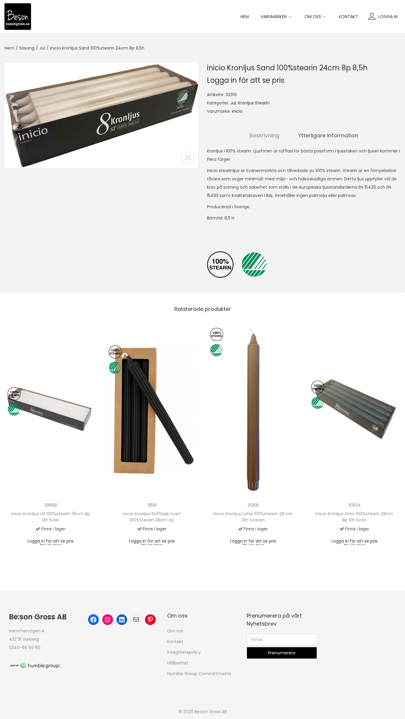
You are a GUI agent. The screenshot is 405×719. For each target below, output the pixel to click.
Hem (9, 48)
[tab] (264, 135)
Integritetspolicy (184, 652)
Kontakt (175, 642)
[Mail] (136, 619)
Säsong (26, 48)
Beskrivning (264, 135)
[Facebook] (93, 619)
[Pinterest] (150, 619)
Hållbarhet (177, 663)
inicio (237, 111)
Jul (42, 48)
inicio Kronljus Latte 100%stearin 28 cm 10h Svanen (253, 517)
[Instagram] (107, 619)
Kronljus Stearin (254, 103)
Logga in (388, 17)
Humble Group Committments (199, 674)
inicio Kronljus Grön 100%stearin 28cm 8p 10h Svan (354, 517)
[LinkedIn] (122, 619)
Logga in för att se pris (245, 80)
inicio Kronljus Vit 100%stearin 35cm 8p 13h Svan (50, 517)
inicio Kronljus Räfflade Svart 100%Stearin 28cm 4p (152, 517)
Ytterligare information (328, 135)
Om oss (175, 631)
